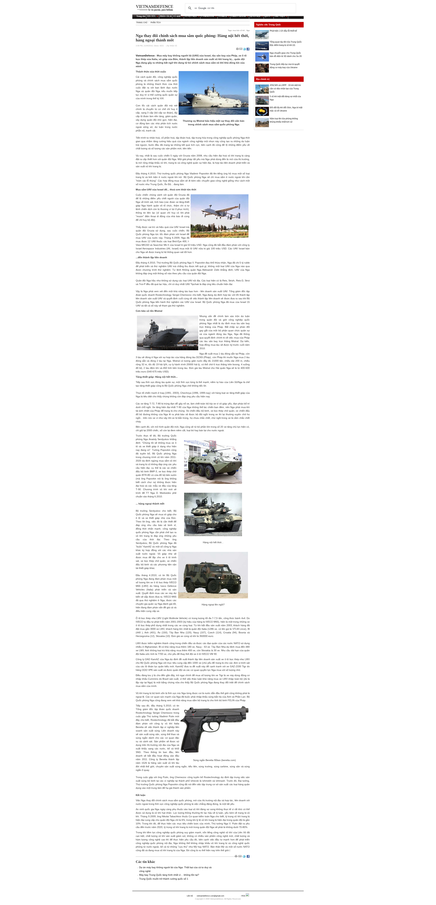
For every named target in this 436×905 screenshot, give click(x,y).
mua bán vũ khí (239, 30)
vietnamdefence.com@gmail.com (211, 896)
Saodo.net (232, 896)
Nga (248, 30)
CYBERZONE (207, 16)
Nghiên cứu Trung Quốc (268, 24)
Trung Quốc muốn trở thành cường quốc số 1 (163, 878)
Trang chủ (140, 16)
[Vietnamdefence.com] (156, 8)
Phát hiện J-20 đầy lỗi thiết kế (283, 31)
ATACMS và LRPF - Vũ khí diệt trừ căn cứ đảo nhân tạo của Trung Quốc (285, 88)
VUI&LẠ (222, 16)
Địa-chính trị (262, 79)
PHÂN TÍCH (166, 16)
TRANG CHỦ (141, 22)
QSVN (267, 16)
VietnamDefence (145, 55)
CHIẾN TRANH (238, 16)
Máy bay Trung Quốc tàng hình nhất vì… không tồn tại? (169, 874)
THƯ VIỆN (279, 16)
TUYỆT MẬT (191, 16)
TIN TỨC (151, 16)
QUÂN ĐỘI (255, 16)
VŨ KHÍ (177, 16)
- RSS (243, 896)
